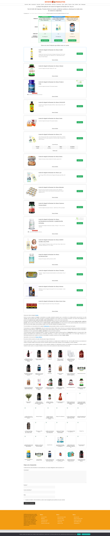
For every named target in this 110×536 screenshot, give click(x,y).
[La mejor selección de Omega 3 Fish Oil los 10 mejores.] (28, 411)
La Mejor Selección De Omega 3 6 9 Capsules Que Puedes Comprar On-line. (71, 446)
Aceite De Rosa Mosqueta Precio (39, 460)
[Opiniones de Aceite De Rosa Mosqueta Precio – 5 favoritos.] (39, 454)
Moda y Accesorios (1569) (78, 518)
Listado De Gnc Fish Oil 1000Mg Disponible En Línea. (39, 374)
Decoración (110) (44, 521)
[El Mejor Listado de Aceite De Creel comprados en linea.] (60, 354)
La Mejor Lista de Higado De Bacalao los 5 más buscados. (81, 388)
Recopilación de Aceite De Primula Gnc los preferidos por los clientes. (39, 388)
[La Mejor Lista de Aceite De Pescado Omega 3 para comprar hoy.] (50, 426)
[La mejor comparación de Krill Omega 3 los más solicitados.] (81, 354)
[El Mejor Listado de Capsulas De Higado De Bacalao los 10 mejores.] (28, 454)
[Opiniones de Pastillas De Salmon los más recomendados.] (60, 426)
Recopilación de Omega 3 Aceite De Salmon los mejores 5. (28, 374)
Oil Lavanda (50, 373)
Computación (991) (44, 520)
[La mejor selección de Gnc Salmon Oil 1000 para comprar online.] (28, 426)
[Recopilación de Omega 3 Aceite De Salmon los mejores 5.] (28, 368)
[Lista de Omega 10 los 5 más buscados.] (60, 397)
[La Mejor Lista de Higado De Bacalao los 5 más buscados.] (81, 382)
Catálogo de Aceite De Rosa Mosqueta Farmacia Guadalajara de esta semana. (28, 360)
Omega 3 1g (81, 431)
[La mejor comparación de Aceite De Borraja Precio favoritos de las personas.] (71, 382)
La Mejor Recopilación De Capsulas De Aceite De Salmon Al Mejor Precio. (28, 388)
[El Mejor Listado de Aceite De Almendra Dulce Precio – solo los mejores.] (81, 440)
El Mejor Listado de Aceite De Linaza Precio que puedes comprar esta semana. (39, 403)
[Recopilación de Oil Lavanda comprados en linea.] (50, 368)
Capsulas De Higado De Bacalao (28, 460)
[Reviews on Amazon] (35, 93)
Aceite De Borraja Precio (71, 387)
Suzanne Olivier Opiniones (28, 402)
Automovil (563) (44, 517)
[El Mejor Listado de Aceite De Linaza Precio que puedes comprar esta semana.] (39, 397)
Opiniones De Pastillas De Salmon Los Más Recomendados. (60, 432)
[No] (108, 534)
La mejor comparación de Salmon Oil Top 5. (39, 359)
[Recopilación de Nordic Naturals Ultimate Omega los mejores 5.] (60, 440)
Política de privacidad (86, 534)
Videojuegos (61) (77, 523)
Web (25, 494)
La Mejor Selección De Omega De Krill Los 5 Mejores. (81, 460)
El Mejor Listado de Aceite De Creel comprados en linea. (60, 360)
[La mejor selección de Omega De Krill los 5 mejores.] (81, 454)
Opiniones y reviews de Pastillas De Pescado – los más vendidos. (39, 446)
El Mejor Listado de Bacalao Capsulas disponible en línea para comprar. (50, 417)
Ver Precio (80, 53)
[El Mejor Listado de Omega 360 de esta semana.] (50, 354)
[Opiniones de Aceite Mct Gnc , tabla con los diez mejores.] (50, 440)
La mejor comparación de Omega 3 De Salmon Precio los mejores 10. (71, 374)
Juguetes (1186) (60, 523)
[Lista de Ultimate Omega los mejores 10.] (71, 426)
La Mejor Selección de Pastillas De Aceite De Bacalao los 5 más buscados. (71, 360)
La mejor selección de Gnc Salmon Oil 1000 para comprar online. (28, 432)
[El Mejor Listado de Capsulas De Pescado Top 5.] (50, 397)
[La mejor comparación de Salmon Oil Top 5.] (39, 354)
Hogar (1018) (60, 521)
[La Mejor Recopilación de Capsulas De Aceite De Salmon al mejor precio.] (28, 382)
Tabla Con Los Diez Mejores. (39, 431)
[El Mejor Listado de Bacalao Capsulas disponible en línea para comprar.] (50, 411)
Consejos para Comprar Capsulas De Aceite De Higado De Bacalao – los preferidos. (81, 403)
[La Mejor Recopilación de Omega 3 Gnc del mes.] (81, 411)
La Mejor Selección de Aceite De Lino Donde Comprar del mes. (71, 460)
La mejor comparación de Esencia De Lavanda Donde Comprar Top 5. (71, 417)
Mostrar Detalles (55, 59)
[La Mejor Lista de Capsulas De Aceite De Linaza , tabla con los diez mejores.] (39, 426)
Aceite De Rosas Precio (81, 373)
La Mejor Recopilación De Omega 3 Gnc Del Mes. (81, 417)
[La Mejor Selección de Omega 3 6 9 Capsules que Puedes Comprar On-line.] (71, 440)
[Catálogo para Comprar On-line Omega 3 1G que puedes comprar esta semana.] (81, 426)
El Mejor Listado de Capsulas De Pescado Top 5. (49, 403)
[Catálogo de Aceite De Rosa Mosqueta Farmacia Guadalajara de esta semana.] (28, 354)
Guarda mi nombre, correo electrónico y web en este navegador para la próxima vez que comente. (45, 499)
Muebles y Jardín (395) (77, 520)
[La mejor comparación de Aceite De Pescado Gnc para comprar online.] (50, 454)
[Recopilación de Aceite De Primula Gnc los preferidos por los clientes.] (39, 382)
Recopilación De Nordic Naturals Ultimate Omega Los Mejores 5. (60, 446)
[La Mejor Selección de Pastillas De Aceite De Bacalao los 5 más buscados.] (71, 354)
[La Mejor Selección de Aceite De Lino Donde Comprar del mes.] (71, 454)
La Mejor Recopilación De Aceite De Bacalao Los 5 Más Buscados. (28, 446)
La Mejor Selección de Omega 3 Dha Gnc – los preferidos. (60, 388)
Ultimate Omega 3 (39, 416)
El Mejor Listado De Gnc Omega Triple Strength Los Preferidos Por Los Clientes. (71, 403)
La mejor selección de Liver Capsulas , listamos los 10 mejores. (60, 460)
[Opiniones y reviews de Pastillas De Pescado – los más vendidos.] (39, 440)
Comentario (26, 470)
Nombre (26, 485)
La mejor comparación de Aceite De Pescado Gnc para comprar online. (50, 460)
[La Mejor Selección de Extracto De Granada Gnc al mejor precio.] (50, 382)
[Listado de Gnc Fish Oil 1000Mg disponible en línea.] (39, 368)
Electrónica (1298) (60, 518)
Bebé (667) (43, 518)
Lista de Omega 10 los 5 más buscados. (60, 402)
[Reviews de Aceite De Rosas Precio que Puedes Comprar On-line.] (81, 368)
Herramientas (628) (61, 520)
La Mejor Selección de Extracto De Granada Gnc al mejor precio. (49, 388)
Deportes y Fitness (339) (45, 523)
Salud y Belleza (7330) (77, 521)
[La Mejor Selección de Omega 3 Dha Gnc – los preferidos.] (60, 382)
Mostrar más (55, 150)
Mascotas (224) (76, 517)
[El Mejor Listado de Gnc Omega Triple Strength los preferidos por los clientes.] (71, 397)
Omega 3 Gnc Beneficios (60, 416)
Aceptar (78, 534)
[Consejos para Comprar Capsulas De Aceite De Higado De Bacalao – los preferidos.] (81, 397)
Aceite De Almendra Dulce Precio (81, 445)
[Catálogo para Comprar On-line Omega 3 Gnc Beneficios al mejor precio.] (60, 411)
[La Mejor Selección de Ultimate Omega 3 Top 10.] (39, 411)
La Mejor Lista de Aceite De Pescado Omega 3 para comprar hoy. (50, 432)
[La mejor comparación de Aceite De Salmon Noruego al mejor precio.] (60, 368)
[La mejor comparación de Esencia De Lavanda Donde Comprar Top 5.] (71, 411)
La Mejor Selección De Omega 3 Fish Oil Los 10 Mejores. (28, 417)
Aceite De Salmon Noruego (60, 374)
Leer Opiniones (45, 40)
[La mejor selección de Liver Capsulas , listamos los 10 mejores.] (60, 454)
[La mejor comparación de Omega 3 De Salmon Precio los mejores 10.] (71, 368)
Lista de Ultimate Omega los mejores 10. (71, 431)
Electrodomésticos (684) (62, 517)
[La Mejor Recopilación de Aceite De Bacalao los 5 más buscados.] (28, 440)
